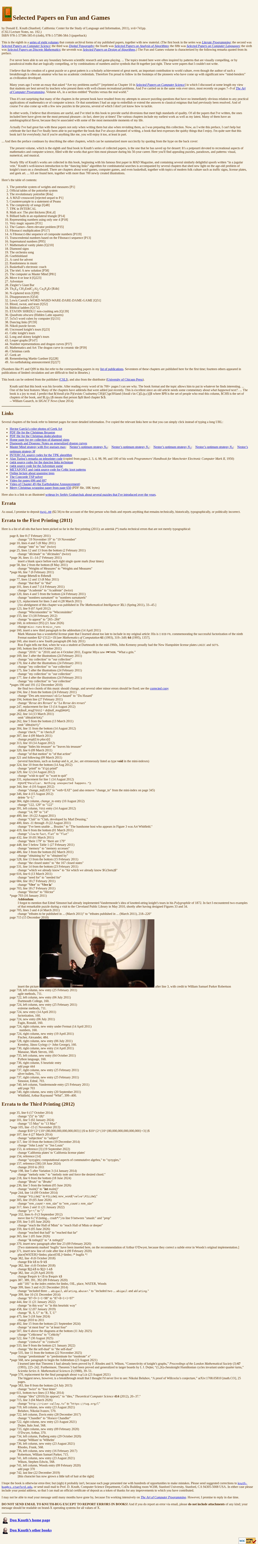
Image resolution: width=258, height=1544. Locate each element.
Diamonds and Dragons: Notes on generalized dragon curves (48, 443)
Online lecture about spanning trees (32, 473)
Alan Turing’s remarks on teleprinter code (36, 458)
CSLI (63, 379)
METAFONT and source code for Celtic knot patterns (48, 469)
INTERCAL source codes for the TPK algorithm (41, 455)
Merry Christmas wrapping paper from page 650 (40, 487)
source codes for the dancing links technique (41, 462)
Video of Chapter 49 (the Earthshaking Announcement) (45, 484)
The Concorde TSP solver (26, 477)
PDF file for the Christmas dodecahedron (36, 436)
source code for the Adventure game (36, 466)
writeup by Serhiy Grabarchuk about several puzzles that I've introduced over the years (100, 494)
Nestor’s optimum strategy (88, 447)
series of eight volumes (44, 42)
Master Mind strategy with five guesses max (38, 447)
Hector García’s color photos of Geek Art (36, 428)
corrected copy (159, 688)
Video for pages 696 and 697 (28, 480)
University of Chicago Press (125, 379)
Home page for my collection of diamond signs (39, 439)
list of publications (111, 369)
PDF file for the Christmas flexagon (32, 432)
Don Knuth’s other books (31, 1530)
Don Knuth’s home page (30, 1520)
